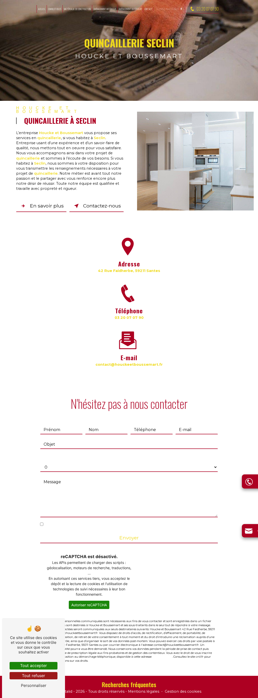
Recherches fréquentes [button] (129, 684)
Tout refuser (33, 675)
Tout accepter (33, 665)
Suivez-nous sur (168, 8)
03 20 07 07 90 (208, 9)
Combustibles (54, 9)
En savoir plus (47, 206)
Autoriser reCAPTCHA (89, 605)
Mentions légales (143, 691)
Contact (148, 9)
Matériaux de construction (77, 9)
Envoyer (129, 538)
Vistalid (66, 691)
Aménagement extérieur (130, 9)
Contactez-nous (102, 206)
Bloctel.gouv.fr (162, 656)
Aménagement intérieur (104, 9)
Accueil (41, 9)
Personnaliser (33, 685)
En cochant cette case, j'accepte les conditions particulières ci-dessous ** (117, 524)
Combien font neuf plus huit (69, 457)
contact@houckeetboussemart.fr (129, 364)
